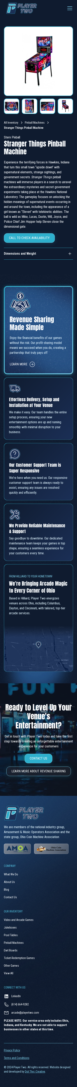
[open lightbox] (38, 61)
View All (8, 973)
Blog (6, 889)
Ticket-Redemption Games (19, 958)
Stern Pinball (12, 137)
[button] (69, 8)
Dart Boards (10, 950)
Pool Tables (11, 935)
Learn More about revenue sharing (38, 771)
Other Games (11, 965)
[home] (20, 8)
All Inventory (11, 122)
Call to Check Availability (29, 238)
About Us (9, 882)
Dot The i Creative (35, 1071)
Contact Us (38, 758)
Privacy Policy (12, 1050)
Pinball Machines (35, 122)
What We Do (11, 874)
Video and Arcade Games (18, 920)
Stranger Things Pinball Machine (23, 127)
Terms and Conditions (16, 1058)
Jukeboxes (10, 927)
